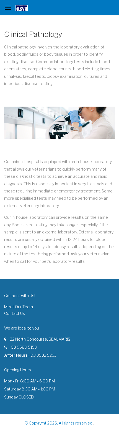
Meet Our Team (18, 306)
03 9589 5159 (24, 347)
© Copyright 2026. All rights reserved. (59, 423)
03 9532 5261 (43, 355)
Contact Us (14, 313)
